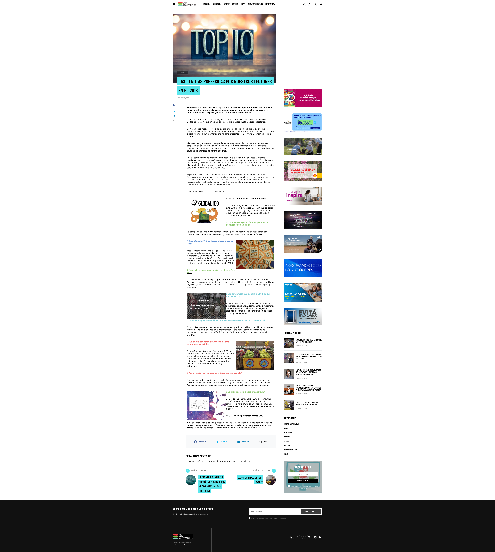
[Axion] (303, 219)
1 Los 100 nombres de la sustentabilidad (246, 198)
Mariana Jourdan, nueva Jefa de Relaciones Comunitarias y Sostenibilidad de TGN (308, 372)
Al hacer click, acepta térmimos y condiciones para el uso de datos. (304, 487)
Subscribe (301, 481)
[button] (174, 4)
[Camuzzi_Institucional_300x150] (303, 292)
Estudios (287, 437)
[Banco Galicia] (303, 146)
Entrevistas (288, 433)
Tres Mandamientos (290, 450)
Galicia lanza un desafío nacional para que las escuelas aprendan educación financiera (308, 387)
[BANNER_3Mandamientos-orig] (303, 97)
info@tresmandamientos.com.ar (181, 545)
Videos (286, 454)
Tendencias (182, 72)
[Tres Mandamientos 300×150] (303, 122)
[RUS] (303, 267)
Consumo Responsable (291, 424)
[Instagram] (310, 3)
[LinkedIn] (304, 3)
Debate (286, 428)
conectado (216, 461)
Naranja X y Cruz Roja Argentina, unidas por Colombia (309, 341)
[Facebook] (315, 536)
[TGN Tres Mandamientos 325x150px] (303, 243)
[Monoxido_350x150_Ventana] (303, 316)
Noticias (286, 441)
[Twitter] (315, 3)
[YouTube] (309, 536)
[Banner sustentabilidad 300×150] (303, 170)
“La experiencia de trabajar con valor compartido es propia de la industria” (309, 356)
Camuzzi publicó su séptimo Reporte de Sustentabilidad (307, 403)
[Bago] (303, 195)
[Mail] (320, 536)
